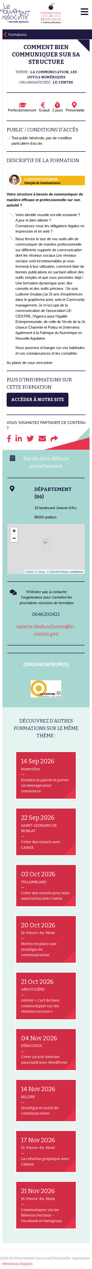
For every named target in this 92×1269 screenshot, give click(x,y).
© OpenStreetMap (57, 571)
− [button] (14, 538)
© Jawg (39, 571)
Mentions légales (17, 1264)
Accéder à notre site (37, 399)
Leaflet (29, 571)
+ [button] (14, 531)
